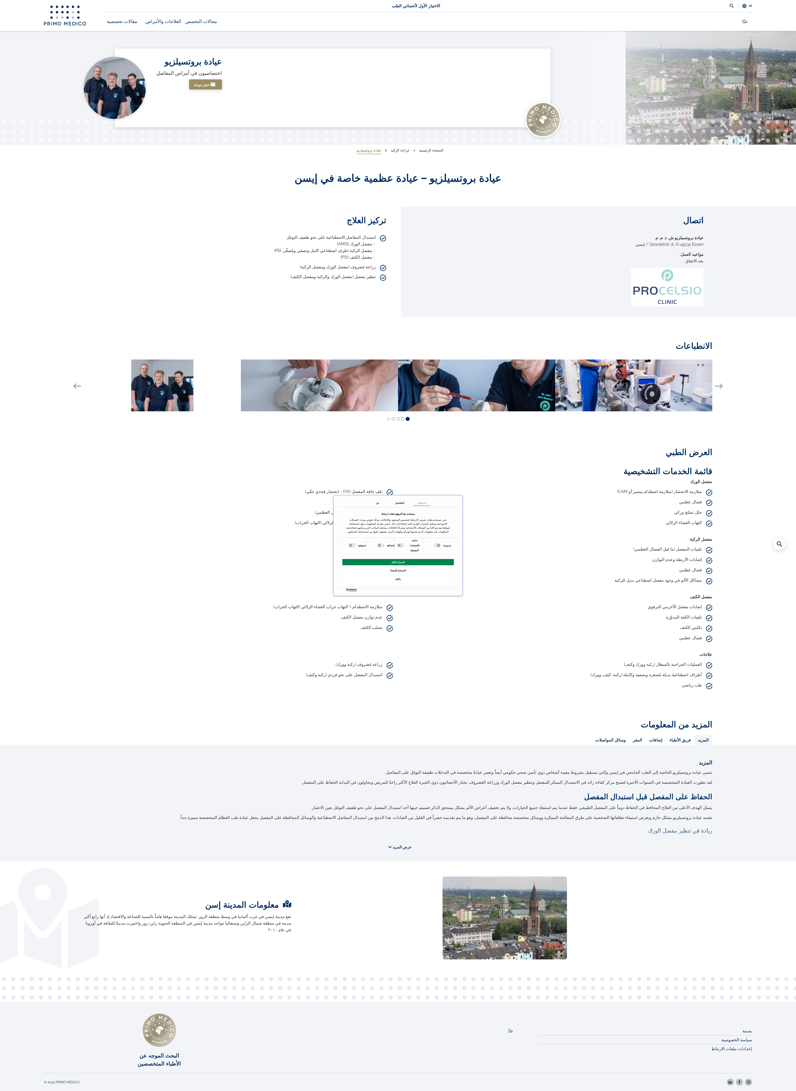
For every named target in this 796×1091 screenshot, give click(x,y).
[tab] (703, 740)
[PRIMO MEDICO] (65, 15)
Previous (77, 386)
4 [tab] (393, 419)
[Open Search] (732, 6)
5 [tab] (388, 419)
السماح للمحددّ (398, 570)
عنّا (745, 21)
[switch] (401, 545)
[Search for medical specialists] (779, 544)
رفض (398, 578)
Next (719, 386)
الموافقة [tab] (422, 502)
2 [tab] (402, 419)
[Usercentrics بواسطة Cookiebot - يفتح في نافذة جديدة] (356, 590)
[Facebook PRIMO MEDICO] (739, 1082)
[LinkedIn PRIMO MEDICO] (730, 1082)
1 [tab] (407, 419)
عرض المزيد (402, 847)
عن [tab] (377, 502)
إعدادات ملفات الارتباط (731, 1048)
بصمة (747, 1030)
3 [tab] (397, 419)
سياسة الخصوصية (736, 1039)
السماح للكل (398, 562)
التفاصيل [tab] (399, 502)
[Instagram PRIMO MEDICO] (748, 1082)
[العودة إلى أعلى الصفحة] (779, 1080)
